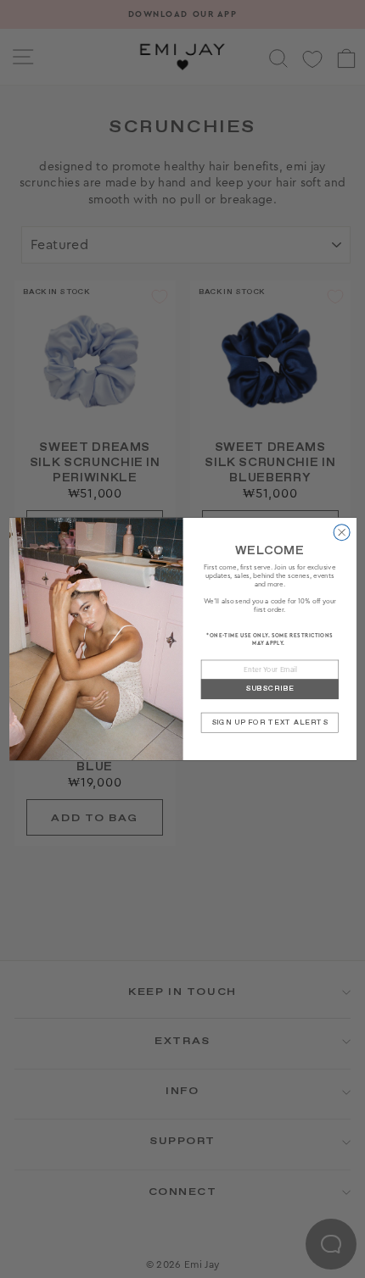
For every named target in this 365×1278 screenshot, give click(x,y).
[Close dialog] (342, 533)
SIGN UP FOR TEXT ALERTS (269, 722)
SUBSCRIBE (269, 688)
